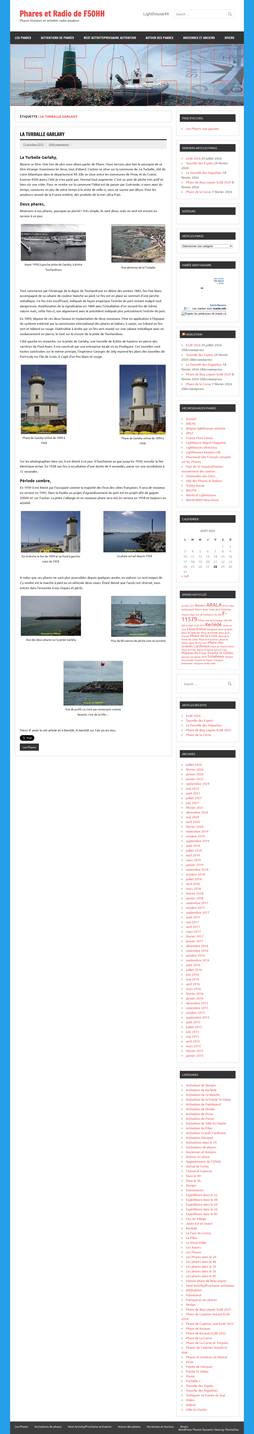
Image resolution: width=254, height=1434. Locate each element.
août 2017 (193, 917)
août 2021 (193, 793)
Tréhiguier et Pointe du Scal (205, 1395)
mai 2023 (192, 788)
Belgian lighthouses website (205, 428)
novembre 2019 (197, 831)
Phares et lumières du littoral (206, 1357)
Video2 (191, 1405)
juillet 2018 (194, 879)
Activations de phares (57, 38)
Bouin (205, 609)
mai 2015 (192, 1036)
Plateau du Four (194, 653)
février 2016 (194, 993)
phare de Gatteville (190, 632)
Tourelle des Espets (199, 163)
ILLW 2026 (193, 158)
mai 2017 (192, 922)
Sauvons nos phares (191, 656)
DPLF (189, 433)
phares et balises (205, 649)
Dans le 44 (193, 1176)
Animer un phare (198, 1157)
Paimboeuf (212, 629)
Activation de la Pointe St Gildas (208, 1099)
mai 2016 (192, 979)
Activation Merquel (199, 1137)
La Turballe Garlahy (42, 134)
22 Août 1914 (187, 605)
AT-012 (225, 605)
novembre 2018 (197, 869)
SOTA (204, 656)
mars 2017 (193, 931)
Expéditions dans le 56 (201, 1209)
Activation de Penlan (200, 1109)
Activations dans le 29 (201, 1142)
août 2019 (193, 845)
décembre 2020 (197, 812)
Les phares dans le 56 (201, 1271)
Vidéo (190, 1400)
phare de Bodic (225, 629)
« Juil (185, 576)
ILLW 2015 (199, 625)
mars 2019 (193, 860)
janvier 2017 (194, 941)
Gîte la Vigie (187, 625)
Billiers (198, 609)
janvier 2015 (194, 1055)
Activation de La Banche (203, 1095)
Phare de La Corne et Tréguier (207, 1343)
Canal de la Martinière (220, 609)
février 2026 (194, 769)
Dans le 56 (193, 1180)
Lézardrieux (196, 629)
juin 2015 (192, 1032)
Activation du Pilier (199, 1128)
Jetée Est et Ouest (199, 1223)
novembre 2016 (197, 950)
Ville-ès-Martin (196, 1409)
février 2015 (194, 1051)
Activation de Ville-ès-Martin (206, 1123)
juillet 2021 (194, 798)
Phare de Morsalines (209, 639)
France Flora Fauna (199, 438)
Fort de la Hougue (214, 620)
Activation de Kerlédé (201, 1090)
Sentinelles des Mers (200, 476)
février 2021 (194, 807)
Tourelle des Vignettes (202, 1390)
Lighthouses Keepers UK (203, 452)
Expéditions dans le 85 (201, 1214)
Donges (191, 1185)
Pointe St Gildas (220, 653)
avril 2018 (193, 884)
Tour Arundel (187, 660)
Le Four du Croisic (198, 1233)
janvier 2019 (194, 865)
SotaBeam (216, 656)
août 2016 (193, 965)
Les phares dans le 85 (201, 1276)
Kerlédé (213, 624)
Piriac (190, 1362)
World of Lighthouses (201, 495)
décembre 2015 (197, 1003)
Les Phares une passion (202, 128)
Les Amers (193, 1247)
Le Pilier (191, 1238)
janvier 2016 (194, 998)
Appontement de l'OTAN (203, 1161)
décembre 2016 (197, 946)
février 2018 (194, 893)
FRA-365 (228, 620)
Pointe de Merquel (199, 1366)
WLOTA (191, 490)
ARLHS (191, 423)
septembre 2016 (197, 960)
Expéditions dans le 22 (201, 1195)
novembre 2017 (197, 903)
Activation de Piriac (199, 1114)
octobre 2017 (195, 907)
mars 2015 (193, 1046)
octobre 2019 (195, 836)
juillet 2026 (194, 764)
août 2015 (193, 1022)
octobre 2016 (195, 955)
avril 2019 (193, 855)
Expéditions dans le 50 (201, 1204)
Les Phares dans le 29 (201, 1257)
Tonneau (229, 656)
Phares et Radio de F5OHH (62, 13)
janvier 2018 (194, 898)
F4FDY (201, 620)
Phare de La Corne (199, 1338)
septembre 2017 (197, 912)
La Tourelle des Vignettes (204, 173)
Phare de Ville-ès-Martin (222, 646)
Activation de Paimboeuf (203, 1104)
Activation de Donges (201, 1085)
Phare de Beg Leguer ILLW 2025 (208, 182)
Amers (200, 605)
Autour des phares (159, 38)
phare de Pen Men (198, 642)
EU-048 (218, 614)
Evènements (195, 1190)
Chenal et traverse (199, 1171)
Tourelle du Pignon (203, 660)
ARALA (214, 605)
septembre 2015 (197, 1017)
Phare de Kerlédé (209, 632)
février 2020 (194, 826)
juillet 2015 (194, 1027)
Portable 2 (193, 1381)
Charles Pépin (188, 614)
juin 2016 (192, 974)
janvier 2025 (194, 779)
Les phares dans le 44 (201, 1261)
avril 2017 (193, 927)
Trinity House (195, 485)
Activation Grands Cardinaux (206, 1133)
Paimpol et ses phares (201, 1300)
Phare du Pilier (188, 649)
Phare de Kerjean (198, 1328)
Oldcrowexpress (59, 144)
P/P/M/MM (193, 1290)
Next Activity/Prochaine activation (110, 38)
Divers (229, 38)
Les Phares (23, 38)
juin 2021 (192, 803)
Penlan (190, 1304)
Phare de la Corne (198, 192)
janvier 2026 (194, 774)
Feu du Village (196, 1219)
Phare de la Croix (203, 635)
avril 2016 (193, 984)
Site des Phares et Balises (204, 481)
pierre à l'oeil (220, 649)
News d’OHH (194, 334)
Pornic (190, 1376)
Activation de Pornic (200, 1118)
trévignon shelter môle (204, 663)
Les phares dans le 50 (201, 1266)
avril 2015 (193, 1041)
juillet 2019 (194, 850)
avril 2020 (193, 822)
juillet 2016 (194, 970)
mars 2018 (193, 888)
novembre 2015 (197, 1008)
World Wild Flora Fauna (202, 500)
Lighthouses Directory (201, 447)
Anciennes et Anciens (199, 38)
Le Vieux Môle (196, 1242)
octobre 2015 (195, 1012)
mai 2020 (192, 817)
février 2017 (194, 936)
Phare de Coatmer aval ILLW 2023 (210, 1323)
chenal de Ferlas (197, 1166)
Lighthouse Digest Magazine (206, 442)
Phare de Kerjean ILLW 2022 (206, 1333)
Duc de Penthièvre (205, 614)
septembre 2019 (197, 841)
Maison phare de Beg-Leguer (206, 1281)
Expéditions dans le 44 (201, 1199)
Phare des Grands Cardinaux (202, 644)
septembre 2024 (197, 783)
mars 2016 (193, 989)
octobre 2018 (195, 874)
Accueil (191, 419)
